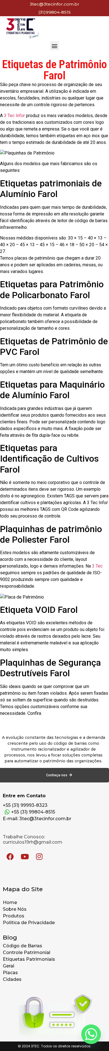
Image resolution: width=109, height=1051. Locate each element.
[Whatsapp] (91, 1034)
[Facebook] (10, 856)
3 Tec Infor (14, 115)
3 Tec (97, 566)
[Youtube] (24, 856)
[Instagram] (39, 856)
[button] (54, 45)
